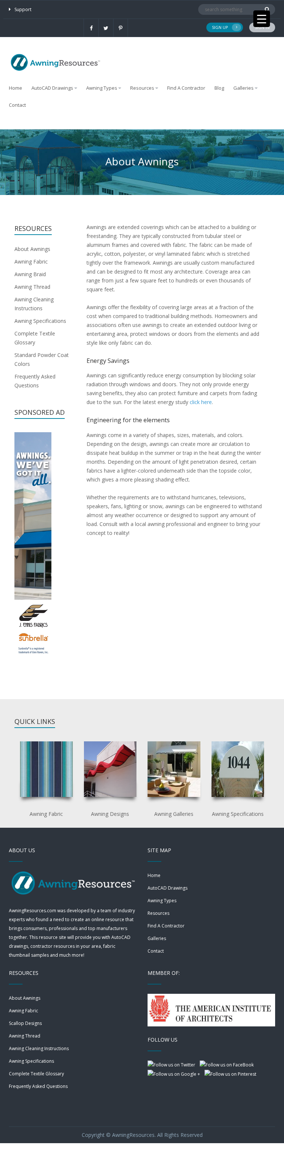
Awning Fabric (31, 261)
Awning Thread (32, 286)
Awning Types (162, 900)
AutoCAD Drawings (167, 888)
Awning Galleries (173, 813)
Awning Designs (110, 813)
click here (201, 402)
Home (15, 88)
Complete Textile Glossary (36, 1074)
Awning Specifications (40, 320)
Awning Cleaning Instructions (39, 1048)
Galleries (243, 88)
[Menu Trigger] (261, 18)
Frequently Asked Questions (38, 1086)
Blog (219, 88)
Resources (158, 913)
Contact (17, 105)
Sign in (262, 27)
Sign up (220, 27)
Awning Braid (30, 274)
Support (22, 9)
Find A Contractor (186, 88)
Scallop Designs (25, 1023)
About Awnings (32, 248)
